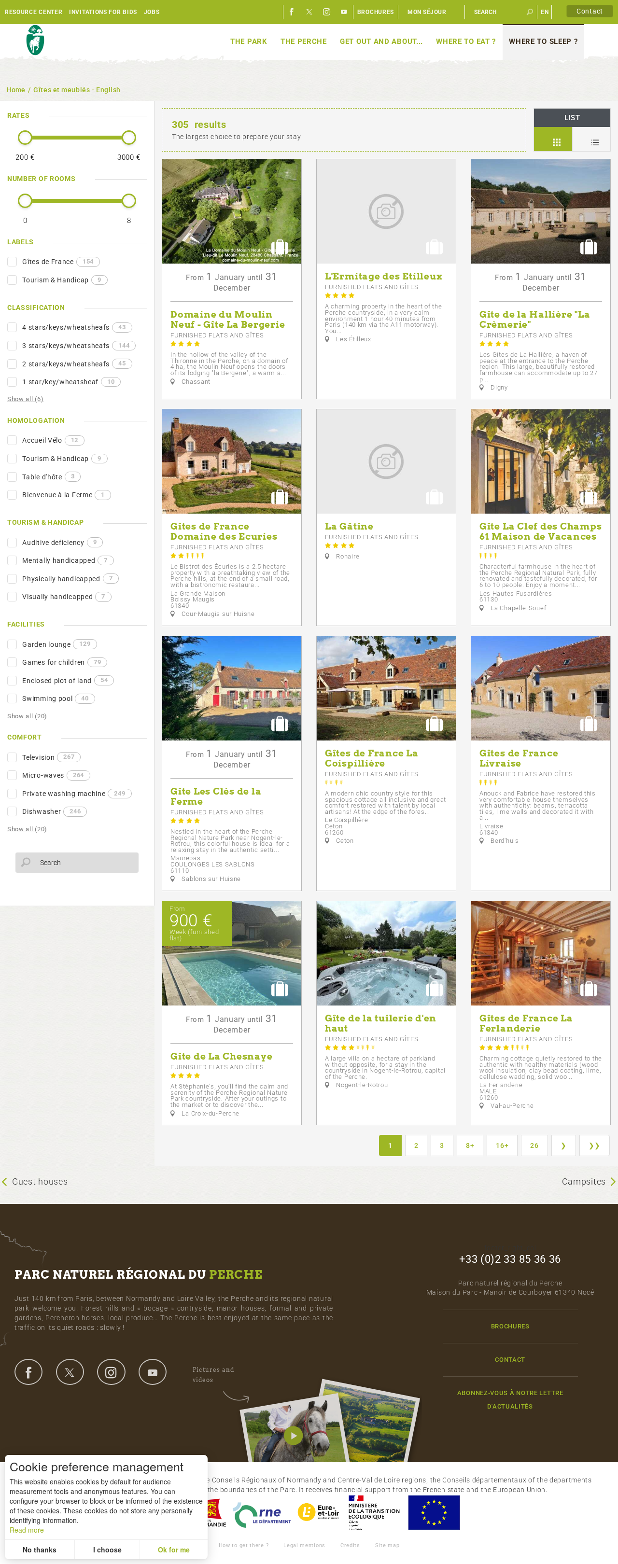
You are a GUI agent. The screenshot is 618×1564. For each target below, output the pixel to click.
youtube (153, 1372)
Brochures (375, 12)
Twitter (309, 12)
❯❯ (595, 1145)
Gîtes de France (58, 261)
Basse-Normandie (209, 1512)
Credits (350, 1545)
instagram (111, 1372)
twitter (70, 1372)
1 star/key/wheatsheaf (68, 382)
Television (48, 757)
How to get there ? (244, 1545)
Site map (387, 1545)
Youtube (344, 12)
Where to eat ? (466, 41)
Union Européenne (433, 1512)
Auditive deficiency (59, 542)
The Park (248, 41)
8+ (470, 1145)
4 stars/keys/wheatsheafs (74, 327)
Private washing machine (73, 793)
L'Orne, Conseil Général (262, 1512)
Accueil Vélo (50, 440)
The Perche (304, 41)
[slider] (25, 137)
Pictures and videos (213, 1374)
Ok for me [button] (174, 1549)
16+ (502, 1145)
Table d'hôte (48, 476)
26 (534, 1145)
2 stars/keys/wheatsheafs (74, 363)
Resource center (34, 12)
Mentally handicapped (65, 560)
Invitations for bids (103, 12)
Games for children (61, 662)
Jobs (152, 12)
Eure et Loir (319, 1512)
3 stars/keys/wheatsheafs (75, 345)
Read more (27, 1530)
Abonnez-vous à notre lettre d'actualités (510, 1399)
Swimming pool (55, 698)
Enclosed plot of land (65, 680)
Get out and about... (381, 41)
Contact (589, 11)
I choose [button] (107, 1549)
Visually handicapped (63, 596)
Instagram (327, 12)
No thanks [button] (39, 1549)
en (544, 12)
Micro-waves (53, 775)
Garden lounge (56, 644)
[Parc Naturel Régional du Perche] (35, 40)
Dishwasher (51, 811)
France (374, 1512)
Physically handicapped (67, 578)
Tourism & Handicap (61, 280)
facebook (28, 1372)
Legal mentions (304, 1545)
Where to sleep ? (543, 41)
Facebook (292, 12)
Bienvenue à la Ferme (63, 495)
